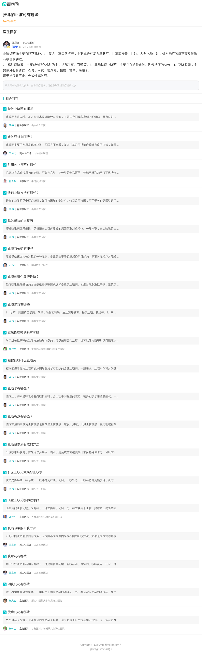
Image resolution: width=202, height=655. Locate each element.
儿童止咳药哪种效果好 (23, 500)
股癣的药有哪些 (19, 612)
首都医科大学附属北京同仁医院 (48, 349)
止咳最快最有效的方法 (23, 444)
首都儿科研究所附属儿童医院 (46, 516)
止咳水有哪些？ (19, 388)
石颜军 (12, 265)
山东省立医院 (38, 125)
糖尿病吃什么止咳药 (22, 360)
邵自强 (12, 181)
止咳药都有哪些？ (20, 136)
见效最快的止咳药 (20, 220)
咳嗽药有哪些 (17, 556)
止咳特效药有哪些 (20, 248)
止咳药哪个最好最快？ (23, 276)
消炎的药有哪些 (19, 584)
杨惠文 (12, 600)
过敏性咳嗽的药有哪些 (23, 332)
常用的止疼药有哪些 (22, 164)
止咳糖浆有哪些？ (20, 416)
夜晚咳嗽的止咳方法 (22, 528)
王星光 (15, 42)
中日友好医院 (38, 181)
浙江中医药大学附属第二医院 (46, 600)
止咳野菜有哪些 (19, 304)
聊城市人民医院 (39, 265)
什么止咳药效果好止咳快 (25, 472)
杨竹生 (12, 349)
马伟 (11, 125)
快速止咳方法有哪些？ (23, 192)
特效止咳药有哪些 (20, 108)
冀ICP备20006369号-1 (101, 649)
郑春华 (12, 516)
